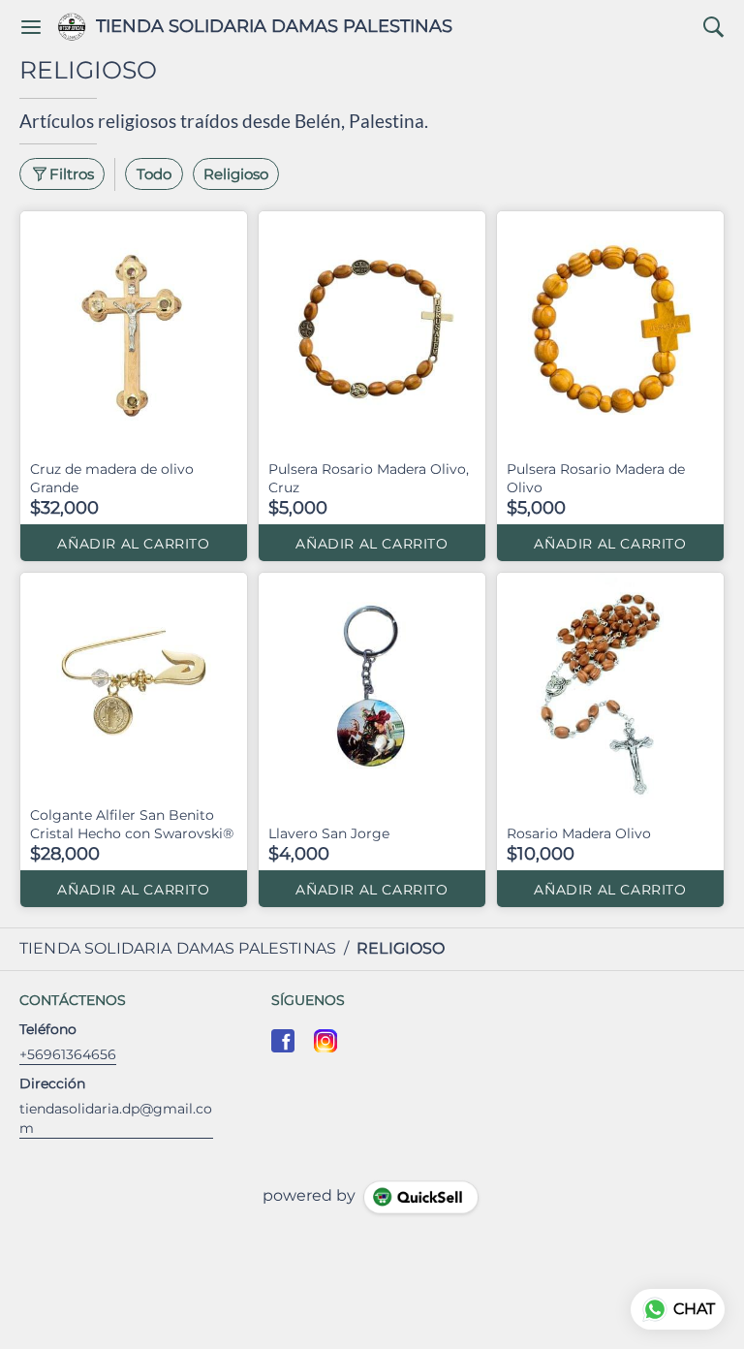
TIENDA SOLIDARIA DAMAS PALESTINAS (274, 27)
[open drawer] (31, 27)
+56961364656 (67, 1054)
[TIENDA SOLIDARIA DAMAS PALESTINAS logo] (71, 27)
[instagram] (325, 1040)
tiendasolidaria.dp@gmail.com (115, 1118)
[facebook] (282, 1040)
